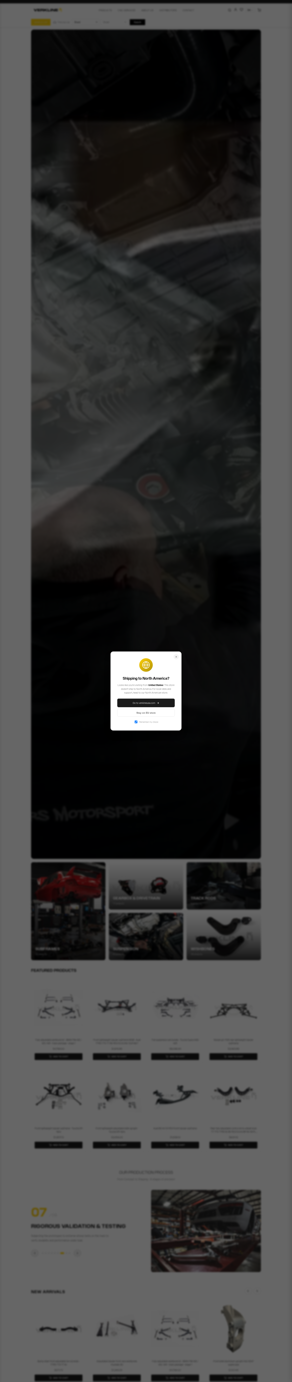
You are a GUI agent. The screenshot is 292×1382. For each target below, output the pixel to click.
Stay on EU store (146, 712)
